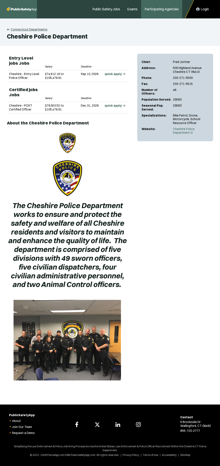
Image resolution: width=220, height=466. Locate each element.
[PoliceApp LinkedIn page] (118, 425)
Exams (132, 9)
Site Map (185, 455)
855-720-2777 (190, 431)
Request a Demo (23, 433)
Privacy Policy (131, 455)
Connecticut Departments (29, 29)
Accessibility (169, 455)
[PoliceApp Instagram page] (138, 425)
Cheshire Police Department (183, 131)
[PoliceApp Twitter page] (97, 425)
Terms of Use (150, 455)
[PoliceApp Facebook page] (77, 425)
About (16, 421)
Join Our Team (22, 427)
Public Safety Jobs (106, 9)
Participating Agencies (162, 9)
